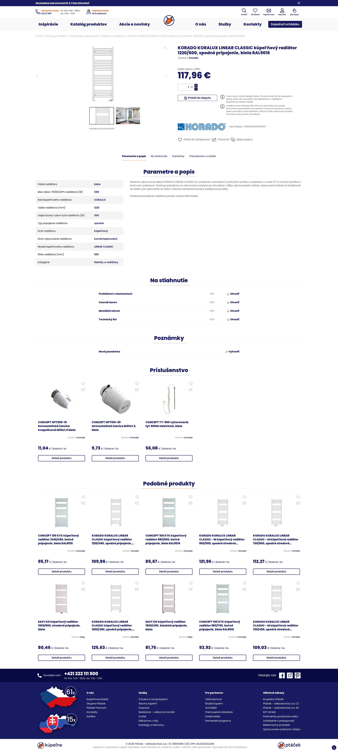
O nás (200, 24)
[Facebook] (282, 675)
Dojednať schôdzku (285, 24)
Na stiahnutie (159, 156)
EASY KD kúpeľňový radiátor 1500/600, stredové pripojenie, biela (59, 625)
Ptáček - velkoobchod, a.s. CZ (281, 703)
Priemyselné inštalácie (219, 712)
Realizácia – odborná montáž (157, 712)
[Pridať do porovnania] (83, 390)
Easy (82, 637)
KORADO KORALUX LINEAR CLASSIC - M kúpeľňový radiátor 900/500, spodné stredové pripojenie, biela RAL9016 (222, 539)
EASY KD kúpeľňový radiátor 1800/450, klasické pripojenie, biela (166, 625)
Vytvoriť (233, 351)
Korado (193, 58)
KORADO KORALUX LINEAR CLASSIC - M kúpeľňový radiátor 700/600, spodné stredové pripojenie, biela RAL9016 (275, 539)
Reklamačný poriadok (276, 725)
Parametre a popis (134, 156)
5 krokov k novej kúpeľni (153, 699)
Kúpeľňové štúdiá (97, 699)
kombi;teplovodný (105, 239)
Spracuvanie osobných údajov (282, 729)
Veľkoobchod (213, 699)
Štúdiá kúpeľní (214, 703)
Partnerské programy (218, 720)
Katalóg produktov (88, 24)
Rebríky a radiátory (113, 36)
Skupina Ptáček (96, 703)
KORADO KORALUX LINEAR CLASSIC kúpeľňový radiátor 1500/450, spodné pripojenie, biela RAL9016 (112, 625)
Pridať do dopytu (199, 98)
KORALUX (100, 200)
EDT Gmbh (269, 712)
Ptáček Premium (97, 708)
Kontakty (253, 24)
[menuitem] (101, 115)
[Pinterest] (298, 675)
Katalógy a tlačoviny (151, 725)
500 (96, 215)
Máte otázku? (244, 139)
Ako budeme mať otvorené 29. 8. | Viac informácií (62, 3)
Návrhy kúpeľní (148, 703)
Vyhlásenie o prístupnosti (278, 720)
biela (97, 184)
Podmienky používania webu (280, 716)
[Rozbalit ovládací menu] (334, 747)
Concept (80, 437)
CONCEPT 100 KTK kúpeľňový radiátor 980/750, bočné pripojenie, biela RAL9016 (219, 625)
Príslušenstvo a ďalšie (202, 156)
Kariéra (91, 716)
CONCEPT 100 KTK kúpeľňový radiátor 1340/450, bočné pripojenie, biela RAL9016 (58, 539)
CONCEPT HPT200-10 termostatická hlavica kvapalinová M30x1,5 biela (57, 426)
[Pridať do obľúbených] (83, 384)
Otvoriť (234, 294)
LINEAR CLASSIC (103, 246)
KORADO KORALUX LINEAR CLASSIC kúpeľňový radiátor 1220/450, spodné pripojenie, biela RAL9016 (112, 539)
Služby (224, 24)
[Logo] (169, 20)
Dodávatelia (212, 716)
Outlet (142, 716)
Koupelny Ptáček (273, 699)
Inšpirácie (48, 24)
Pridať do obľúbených (196, 139)
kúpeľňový (101, 231)
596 (96, 192)
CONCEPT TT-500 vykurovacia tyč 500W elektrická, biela (166, 424)
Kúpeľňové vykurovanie (84, 36)
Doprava (144, 708)
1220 (96, 207)
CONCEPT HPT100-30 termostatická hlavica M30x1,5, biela (114, 426)
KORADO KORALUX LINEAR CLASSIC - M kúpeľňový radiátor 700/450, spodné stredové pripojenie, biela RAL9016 (275, 625)
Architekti (211, 708)
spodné (99, 223)
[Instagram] (290, 675)
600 (96, 254)
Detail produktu (61, 458)
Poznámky (178, 156)
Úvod (39, 36)
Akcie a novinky (134, 24)
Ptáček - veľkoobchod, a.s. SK (281, 708)
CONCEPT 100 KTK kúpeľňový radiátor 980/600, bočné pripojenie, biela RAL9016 (165, 539)
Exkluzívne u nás (148, 720)
